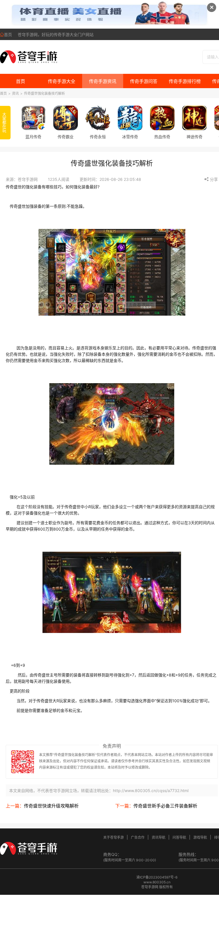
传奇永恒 (98, 136)
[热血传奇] (162, 118)
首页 (8, 34)
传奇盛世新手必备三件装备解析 (165, 806)
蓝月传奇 (33, 136)
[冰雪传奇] (130, 118)
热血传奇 (162, 136)
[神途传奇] (194, 118)
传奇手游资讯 (102, 81)
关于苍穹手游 (113, 837)
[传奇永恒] (98, 118)
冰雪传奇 (130, 136)
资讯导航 (158, 837)
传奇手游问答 (143, 81)
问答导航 (179, 837)
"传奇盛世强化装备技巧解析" (75, 755)
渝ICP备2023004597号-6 (156, 877)
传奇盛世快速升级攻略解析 (51, 806)
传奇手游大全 (61, 81)
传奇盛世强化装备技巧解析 (44, 93)
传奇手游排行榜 (185, 81)
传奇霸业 (66, 136)
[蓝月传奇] (33, 118)
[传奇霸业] (65, 118)
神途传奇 (194, 136)
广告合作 (138, 837)
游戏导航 (200, 837)
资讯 (15, 93)
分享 (213, 179)
